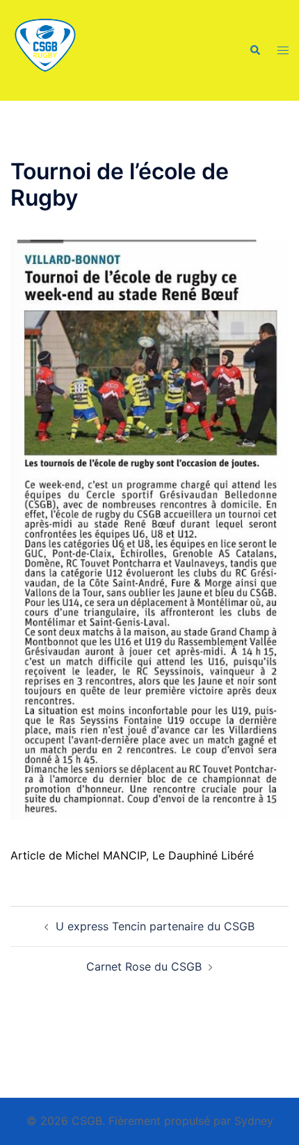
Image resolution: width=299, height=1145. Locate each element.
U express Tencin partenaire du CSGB (155, 926)
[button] (254, 50)
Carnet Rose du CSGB (144, 966)
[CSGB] (45, 49)
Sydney (253, 1121)
